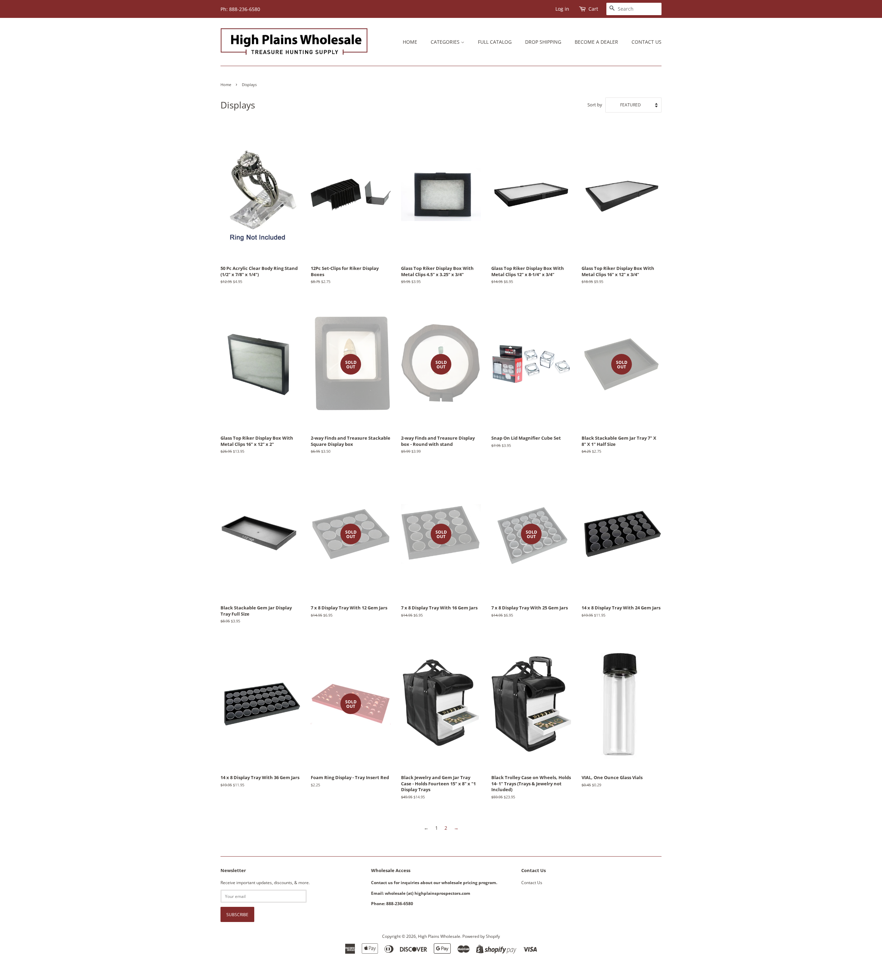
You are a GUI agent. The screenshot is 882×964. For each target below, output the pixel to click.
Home (410, 42)
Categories (446, 42)
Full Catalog (495, 42)
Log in (562, 9)
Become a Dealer (596, 42)
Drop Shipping (543, 42)
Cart (593, 9)
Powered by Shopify (481, 936)
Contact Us (647, 42)
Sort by (594, 105)
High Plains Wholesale (439, 936)
